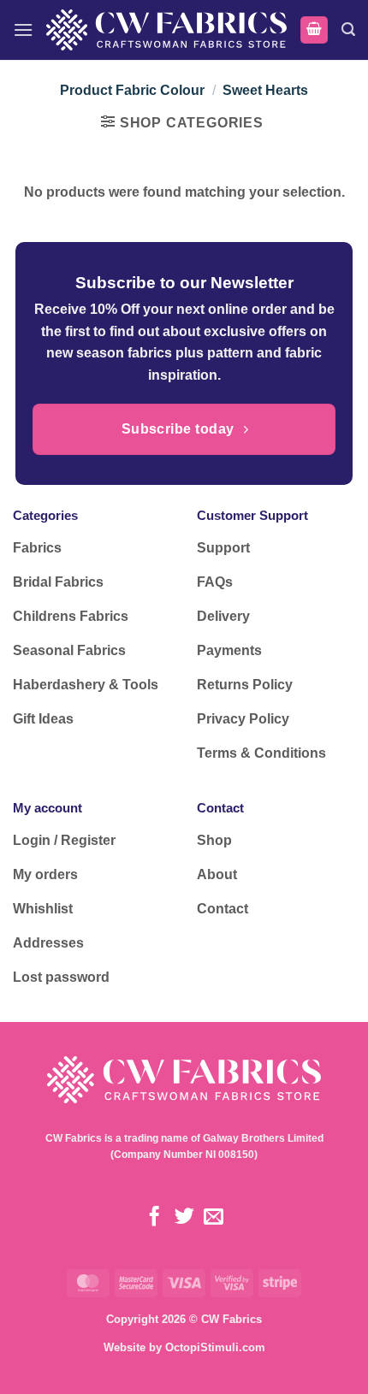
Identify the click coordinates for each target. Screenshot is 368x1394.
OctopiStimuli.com (215, 1347)
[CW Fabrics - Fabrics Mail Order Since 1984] (166, 30)
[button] (23, 29)
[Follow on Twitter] (183, 1218)
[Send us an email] (213, 1218)
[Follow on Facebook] (154, 1218)
